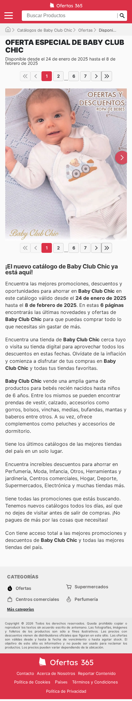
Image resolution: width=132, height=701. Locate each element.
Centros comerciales (37, 599)
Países (61, 682)
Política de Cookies (32, 681)
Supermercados (91, 586)
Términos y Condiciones (95, 681)
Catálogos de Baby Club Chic (44, 30)
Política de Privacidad (66, 691)
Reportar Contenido (97, 673)
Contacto (25, 673)
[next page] (96, 76)
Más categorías (20, 609)
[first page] (25, 76)
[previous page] (35, 76)
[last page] (107, 76)
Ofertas (85, 30)
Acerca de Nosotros (56, 673)
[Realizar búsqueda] (122, 16)
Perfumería (86, 599)
